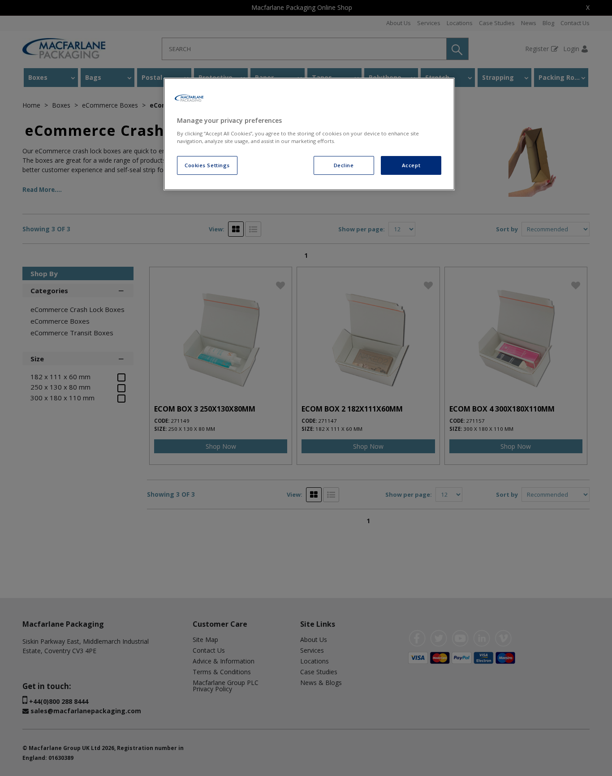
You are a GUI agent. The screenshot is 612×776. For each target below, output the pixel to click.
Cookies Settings (207, 165)
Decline (344, 165)
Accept (411, 165)
